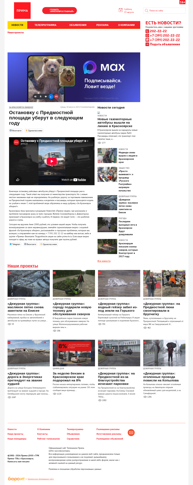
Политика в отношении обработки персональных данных (75, 469)
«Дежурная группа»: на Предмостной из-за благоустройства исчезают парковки (116, 378)
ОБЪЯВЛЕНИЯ (77, 25)
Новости (102, 115)
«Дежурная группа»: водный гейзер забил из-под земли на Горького (117, 307)
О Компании (43, 429)
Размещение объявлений (109, 438)
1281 (149, 397)
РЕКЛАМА (102, 25)
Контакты (42, 433)
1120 (59, 394)
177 (103, 142)
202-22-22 (158, 31)
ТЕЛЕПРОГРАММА (45, 25)
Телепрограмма (75, 429)
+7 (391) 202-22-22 (165, 35)
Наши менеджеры (17, 438)
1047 (13, 397)
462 (149, 327)
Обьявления (73, 433)
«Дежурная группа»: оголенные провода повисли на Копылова (161, 377)
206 (58, 330)
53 (12, 324)
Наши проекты (16, 32)
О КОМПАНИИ (126, 25)
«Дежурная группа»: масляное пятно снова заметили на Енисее (26, 307)
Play (46, 11)
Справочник (73, 438)
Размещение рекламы (108, 429)
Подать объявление (165, 44)
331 (103, 324)
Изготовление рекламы (108, 433)
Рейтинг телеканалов (48, 438)
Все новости (104, 261)
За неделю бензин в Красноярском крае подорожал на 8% (69, 377)
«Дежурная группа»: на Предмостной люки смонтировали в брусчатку (161, 309)
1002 (104, 400)
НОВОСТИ (17, 25)
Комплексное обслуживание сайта (41, 479)
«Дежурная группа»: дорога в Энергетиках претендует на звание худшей (25, 378)
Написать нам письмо (18, 461)
